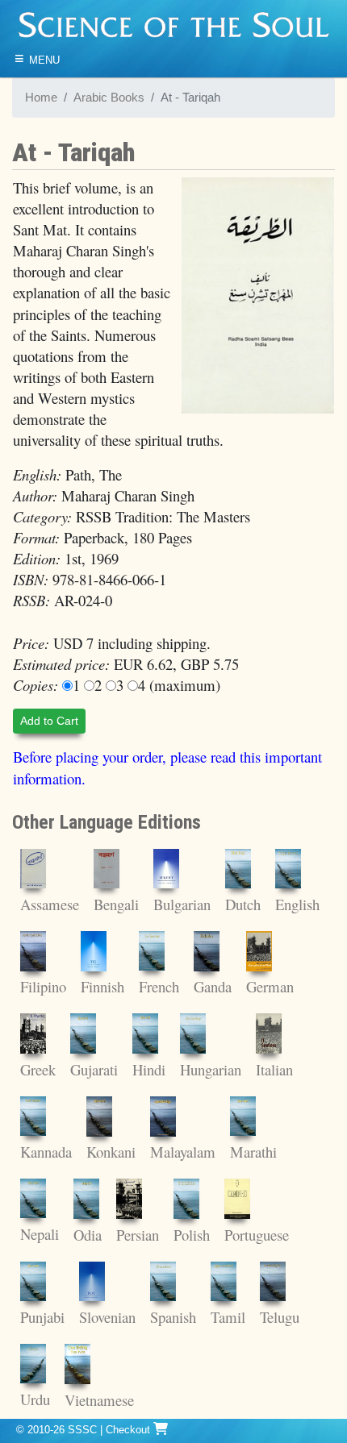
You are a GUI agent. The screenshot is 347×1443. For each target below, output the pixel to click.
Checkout (129, 1430)
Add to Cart (49, 720)
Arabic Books (108, 97)
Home (41, 97)
